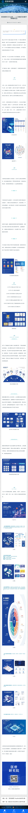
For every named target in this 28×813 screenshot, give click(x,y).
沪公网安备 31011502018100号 (20, 807)
